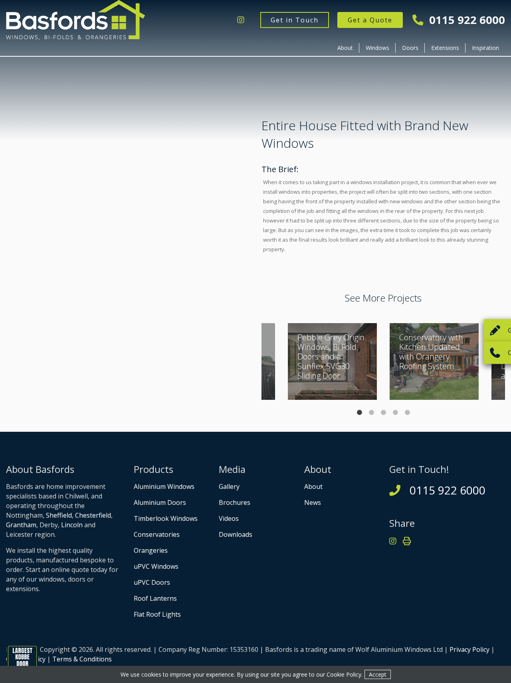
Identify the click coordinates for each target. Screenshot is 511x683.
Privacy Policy (469, 649)
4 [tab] (395, 412)
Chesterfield (93, 515)
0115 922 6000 (465, 19)
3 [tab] (383, 412)
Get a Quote (370, 20)
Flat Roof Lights (157, 614)
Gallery (229, 486)
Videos (229, 518)
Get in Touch (295, 20)
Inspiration (485, 48)
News (312, 502)
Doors (410, 48)
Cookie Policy (344, 674)
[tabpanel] (434, 361)
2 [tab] (371, 412)
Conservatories (157, 534)
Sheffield (59, 515)
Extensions (445, 48)
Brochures (234, 502)
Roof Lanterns (155, 598)
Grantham (21, 524)
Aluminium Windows (164, 486)
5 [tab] (407, 412)
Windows (377, 48)
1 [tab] (359, 412)
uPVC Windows (156, 566)
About (345, 48)
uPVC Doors (152, 582)
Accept (377, 674)
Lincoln (72, 524)
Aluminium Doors (160, 502)
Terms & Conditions (82, 659)
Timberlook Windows (166, 518)
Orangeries (151, 550)
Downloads (235, 534)
